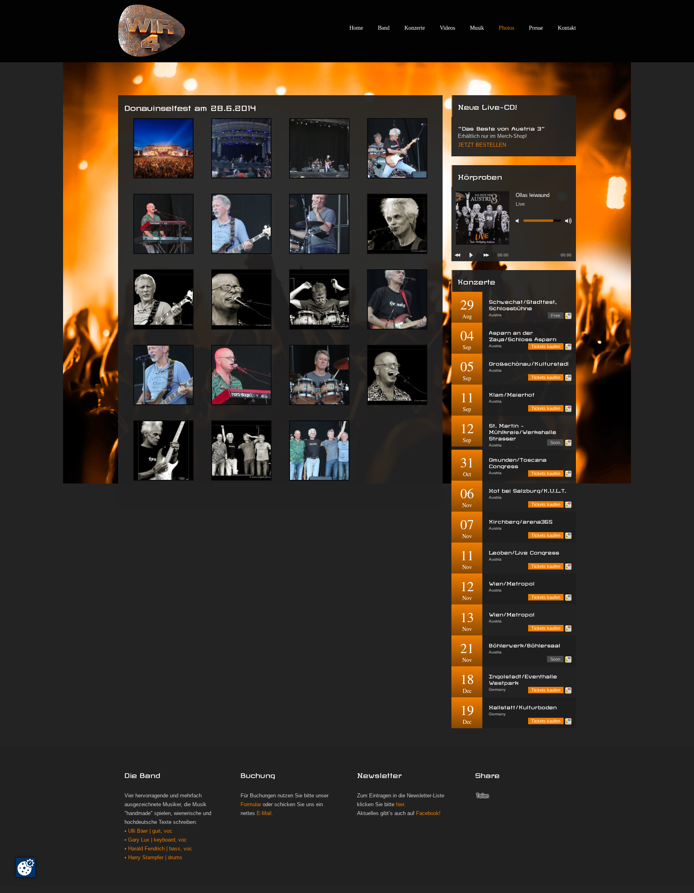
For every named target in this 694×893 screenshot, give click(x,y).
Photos (506, 28)
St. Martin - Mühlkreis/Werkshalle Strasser (522, 431)
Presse (536, 28)
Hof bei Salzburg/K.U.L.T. (527, 489)
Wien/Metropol (512, 582)
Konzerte (414, 28)
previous (457, 255)
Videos (447, 28)
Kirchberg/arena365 (521, 520)
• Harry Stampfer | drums (153, 857)
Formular (251, 804)
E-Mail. (265, 813)
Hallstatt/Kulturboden (523, 706)
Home (356, 28)
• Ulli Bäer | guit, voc (148, 831)
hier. (401, 804)
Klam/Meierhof (512, 393)
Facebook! (428, 813)
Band (384, 28)
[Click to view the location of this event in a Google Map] (568, 316)
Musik (477, 28)
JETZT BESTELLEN (482, 145)
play (471, 255)
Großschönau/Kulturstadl (529, 362)
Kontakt (567, 28)
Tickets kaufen (545, 346)
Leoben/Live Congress (524, 551)
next (486, 255)
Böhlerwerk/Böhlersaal (524, 644)
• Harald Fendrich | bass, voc (158, 849)
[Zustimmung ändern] (25, 867)
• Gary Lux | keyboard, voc (156, 840)
